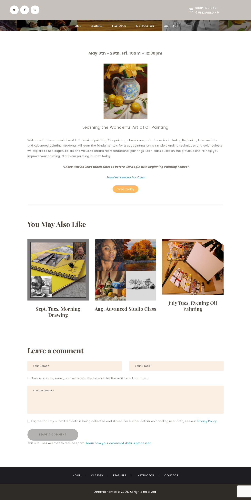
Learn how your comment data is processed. (119, 443)
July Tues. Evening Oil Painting (193, 306)
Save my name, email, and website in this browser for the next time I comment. (90, 378)
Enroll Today (126, 189)
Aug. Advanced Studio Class (125, 309)
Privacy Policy (207, 421)
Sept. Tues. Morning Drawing (58, 312)
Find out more (58, 279)
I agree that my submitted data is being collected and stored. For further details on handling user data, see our (124, 421)
